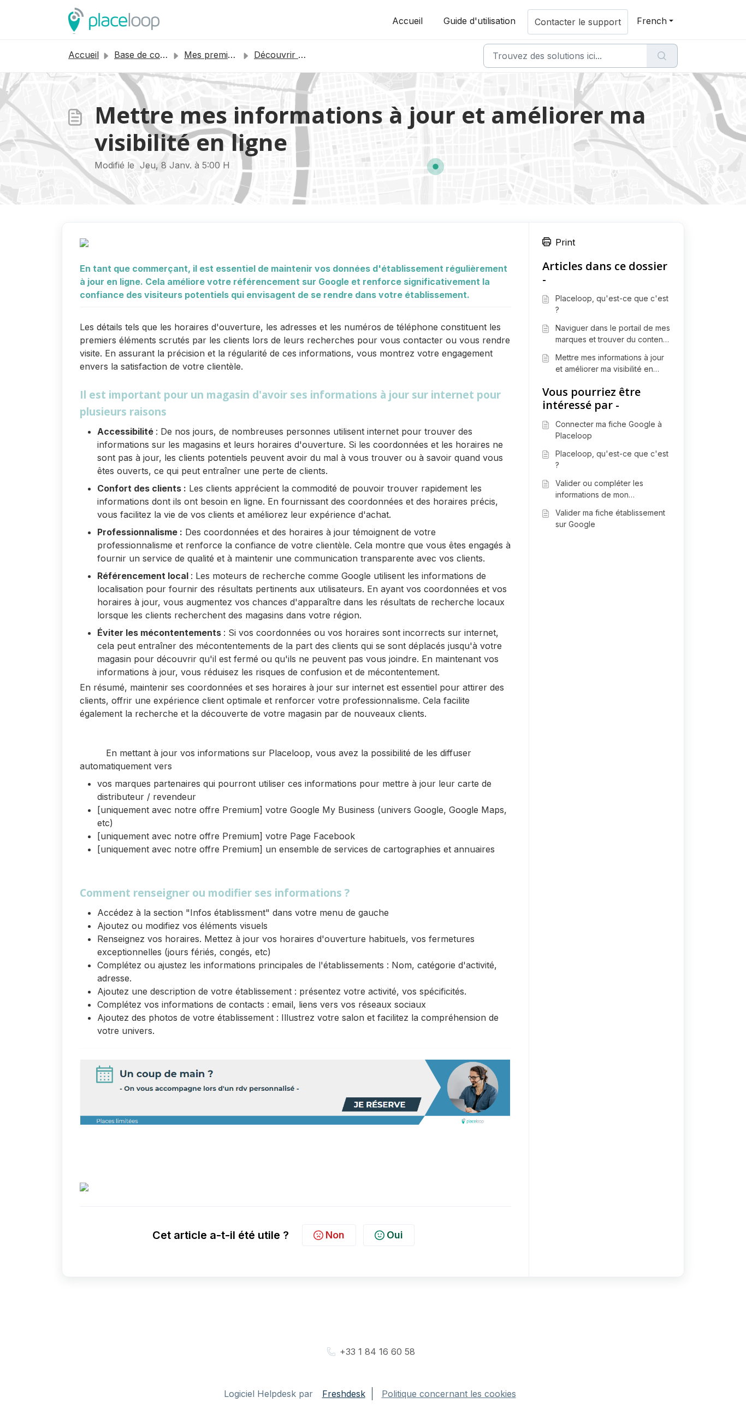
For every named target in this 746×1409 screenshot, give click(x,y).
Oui (395, 1235)
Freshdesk (343, 1393)
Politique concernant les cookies (449, 1393)
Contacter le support (578, 21)
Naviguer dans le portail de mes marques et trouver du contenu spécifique (612, 334)
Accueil (407, 20)
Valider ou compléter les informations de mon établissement (599, 489)
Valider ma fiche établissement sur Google (610, 518)
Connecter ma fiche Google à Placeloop (608, 429)
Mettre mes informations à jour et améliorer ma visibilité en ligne (609, 364)
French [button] (652, 20)
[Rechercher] (662, 56)
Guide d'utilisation (479, 20)
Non (335, 1235)
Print (565, 242)
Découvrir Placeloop (297, 54)
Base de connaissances (162, 54)
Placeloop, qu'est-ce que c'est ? (611, 304)
